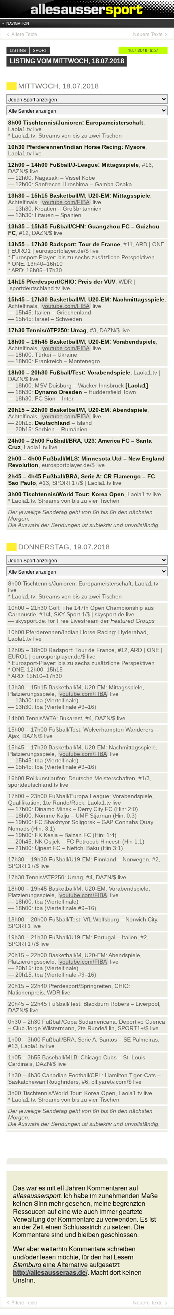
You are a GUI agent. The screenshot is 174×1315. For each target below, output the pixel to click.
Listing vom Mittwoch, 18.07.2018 (67, 61)
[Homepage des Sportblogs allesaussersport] (87, 9)
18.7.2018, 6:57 (143, 50)
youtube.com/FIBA (65, 202)
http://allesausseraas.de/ (50, 1272)
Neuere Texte (148, 34)
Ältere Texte (24, 34)
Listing (18, 50)
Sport (40, 50)
